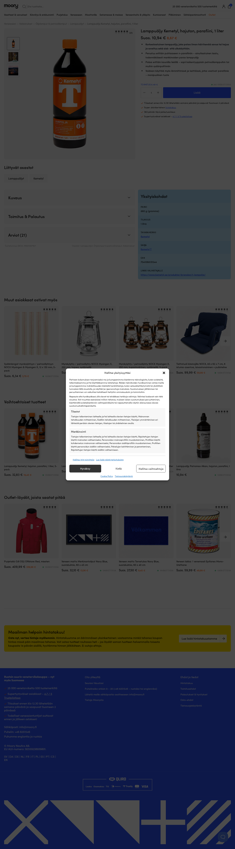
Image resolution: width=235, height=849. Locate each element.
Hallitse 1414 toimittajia (83, 459)
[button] (164, 373)
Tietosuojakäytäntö (124, 476)
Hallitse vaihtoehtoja (151, 468)
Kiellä (119, 468)
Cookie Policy (106, 476)
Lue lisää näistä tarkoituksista (110, 459)
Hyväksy (85, 468)
